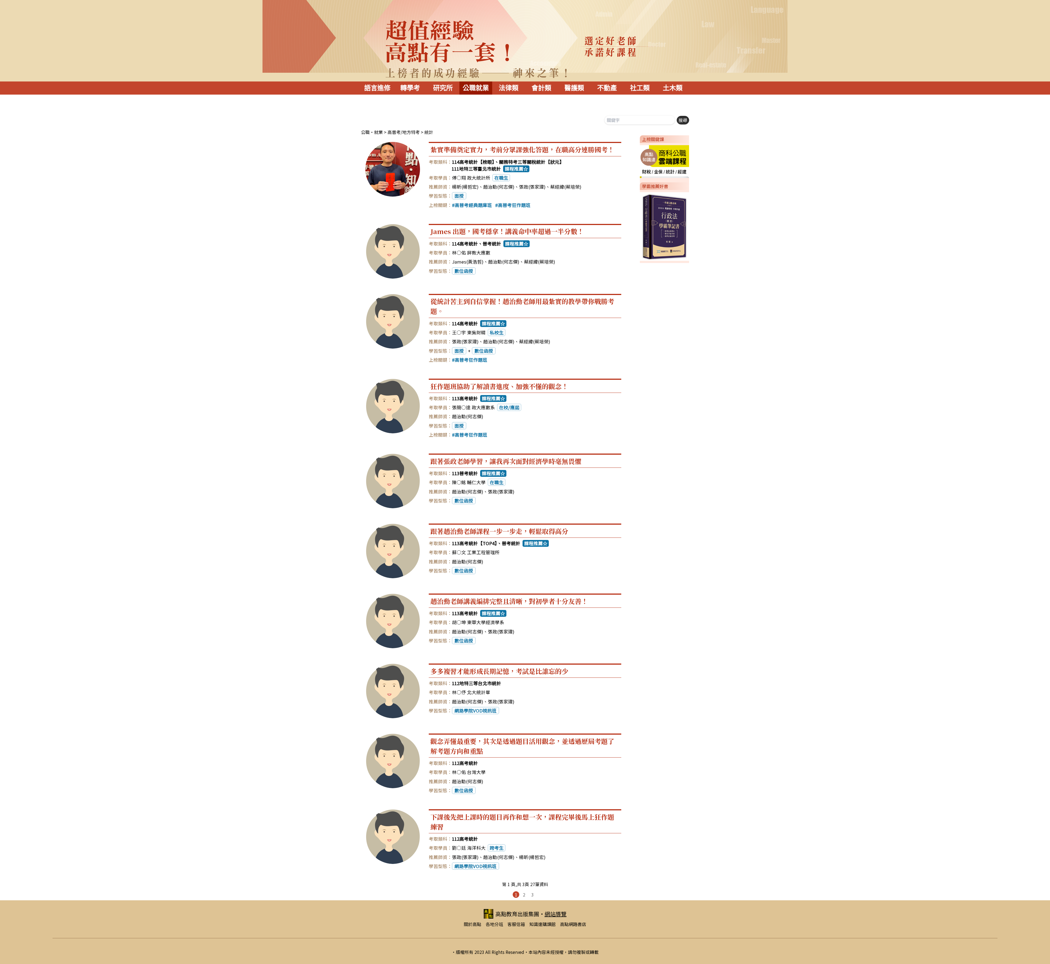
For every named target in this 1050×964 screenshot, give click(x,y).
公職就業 (476, 88)
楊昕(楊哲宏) (465, 186)
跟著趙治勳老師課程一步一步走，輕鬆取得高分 (499, 531)
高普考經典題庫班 (473, 205)
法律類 (508, 88)
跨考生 (497, 848)
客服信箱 (516, 924)
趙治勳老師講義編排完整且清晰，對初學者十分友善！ (509, 601)
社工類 (640, 88)
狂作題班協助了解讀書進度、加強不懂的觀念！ (499, 386)
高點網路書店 (573, 924)
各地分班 (494, 924)
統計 (428, 132)
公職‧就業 (372, 132)
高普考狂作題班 (514, 205)
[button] (637, 160)
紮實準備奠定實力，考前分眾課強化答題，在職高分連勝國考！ (522, 149)
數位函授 (463, 271)
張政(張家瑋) (532, 186)
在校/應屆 (509, 407)
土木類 (672, 88)
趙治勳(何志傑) (498, 186)
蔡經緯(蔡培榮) (565, 186)
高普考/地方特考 (403, 132)
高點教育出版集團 (517, 914)
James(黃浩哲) (467, 261)
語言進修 (377, 88)
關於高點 (472, 924)
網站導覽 (556, 914)
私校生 (497, 332)
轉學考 (410, 88)
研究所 (443, 88)
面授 (459, 195)
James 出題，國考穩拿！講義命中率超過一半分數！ (507, 231)
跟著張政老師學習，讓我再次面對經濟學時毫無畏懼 (505, 461)
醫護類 (574, 88)
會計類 (541, 88)
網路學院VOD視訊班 (475, 710)
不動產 (607, 88)
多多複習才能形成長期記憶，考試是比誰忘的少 (499, 671)
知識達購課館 (542, 924)
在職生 (501, 177)
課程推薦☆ (516, 168)
